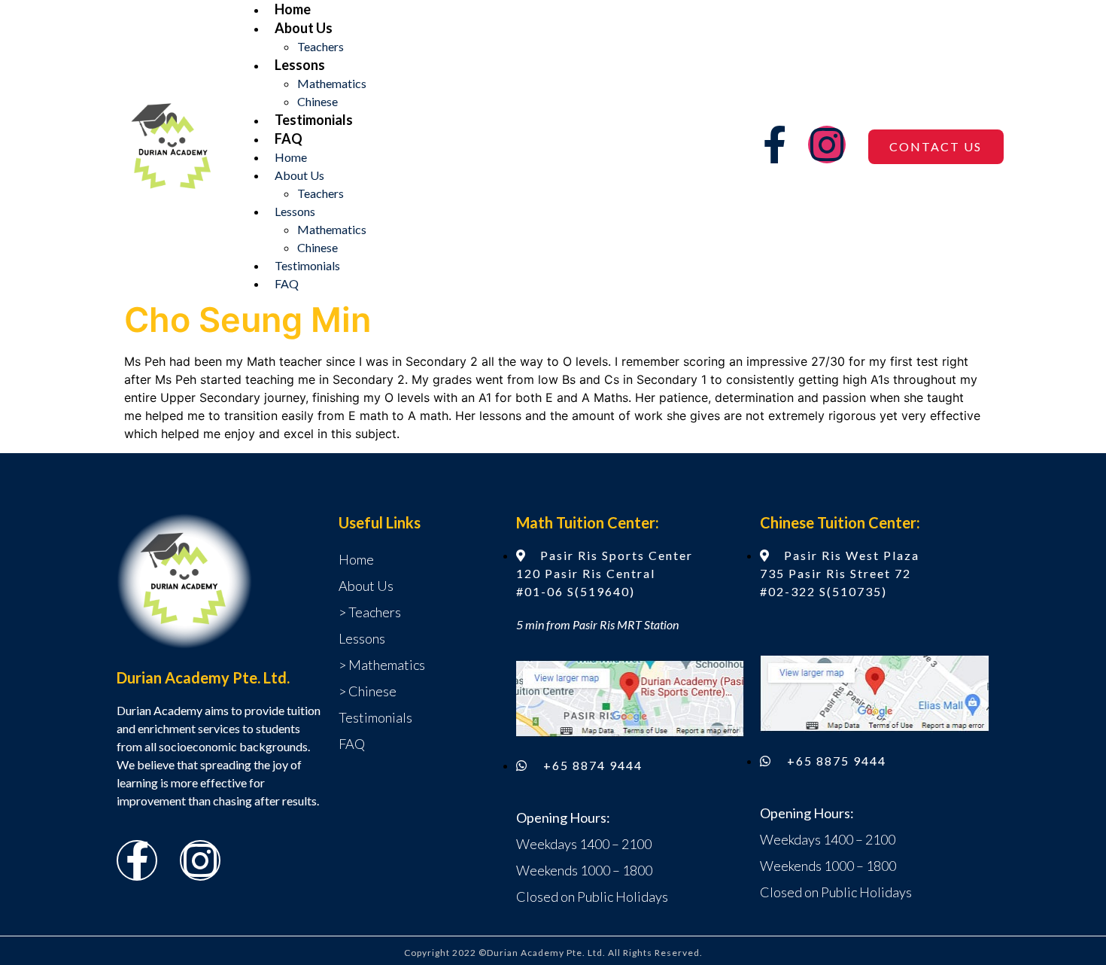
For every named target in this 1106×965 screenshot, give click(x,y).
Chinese (317, 101)
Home (293, 9)
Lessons (300, 64)
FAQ (288, 138)
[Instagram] (827, 144)
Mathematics (331, 83)
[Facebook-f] (774, 144)
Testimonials (314, 119)
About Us (304, 28)
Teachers (320, 46)
